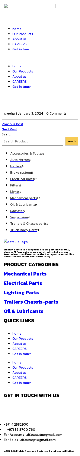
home (16, 28)
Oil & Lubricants (23, 311)
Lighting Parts (21, 292)
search (72, 141)
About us (19, 38)
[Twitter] (20, 102)
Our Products (22, 33)
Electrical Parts (23, 283)
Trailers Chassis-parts (31, 301)
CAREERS (19, 44)
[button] (40, 57)
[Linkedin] (43, 407)
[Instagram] (32, 102)
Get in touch (22, 49)
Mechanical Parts (25, 273)
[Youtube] (55, 407)
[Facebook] (9, 102)
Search (7, 134)
